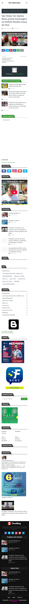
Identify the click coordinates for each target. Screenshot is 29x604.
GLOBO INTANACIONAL (7, 276)
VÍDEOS (16, 437)
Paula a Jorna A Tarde (7, 281)
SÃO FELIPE (17, 439)
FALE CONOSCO (18, 440)
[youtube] (20, 170)
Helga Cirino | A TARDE (19, 276)
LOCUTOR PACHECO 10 (14, 213)
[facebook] (4, 170)
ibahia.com (4, 278)
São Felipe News (14, 3)
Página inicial (6, 10)
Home (9, 597)
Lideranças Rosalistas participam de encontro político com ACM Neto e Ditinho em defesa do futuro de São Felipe (17, 94)
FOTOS (3, 437)
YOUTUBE (4, 433)
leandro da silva (21, 278)
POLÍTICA (4, 439)
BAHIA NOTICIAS (6, 270)
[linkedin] (23, 533)
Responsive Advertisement (8, 162)
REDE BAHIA (16, 281)
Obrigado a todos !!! (14, 220)
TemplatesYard (15, 600)
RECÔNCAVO (4, 440)
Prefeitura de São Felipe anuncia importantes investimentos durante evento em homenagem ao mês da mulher (17, 105)
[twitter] (9, 170)
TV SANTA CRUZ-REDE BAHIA (8, 284)
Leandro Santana (7, 28)
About (14, 597)
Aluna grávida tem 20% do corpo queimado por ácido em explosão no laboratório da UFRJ (18, 249)
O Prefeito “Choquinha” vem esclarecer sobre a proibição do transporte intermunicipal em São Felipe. (18, 230)
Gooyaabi (14, 601)
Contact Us (19, 597)
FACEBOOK (4, 431)
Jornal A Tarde (13, 278)
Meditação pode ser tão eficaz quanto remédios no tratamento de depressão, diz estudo (17, 240)
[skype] (25, 170)
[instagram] (14, 170)
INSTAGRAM (17, 431)
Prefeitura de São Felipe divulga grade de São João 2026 (17, 85)
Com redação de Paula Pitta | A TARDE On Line (12, 273)
